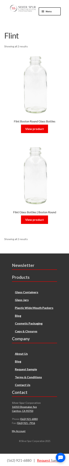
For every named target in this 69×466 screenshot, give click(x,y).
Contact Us (22, 385)
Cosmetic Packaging (29, 323)
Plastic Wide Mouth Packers (34, 307)
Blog (18, 315)
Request (49, 460)
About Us (21, 353)
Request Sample (26, 369)
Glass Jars (22, 300)
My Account (19, 431)
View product (34, 128)
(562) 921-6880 (29, 419)
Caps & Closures (26, 331)
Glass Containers (26, 292)
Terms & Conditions (28, 377)
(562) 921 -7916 (26, 423)
